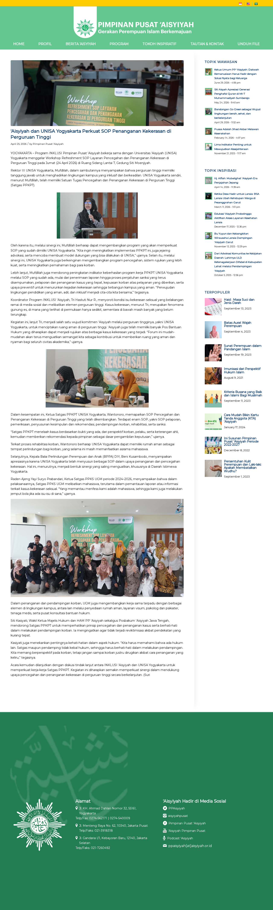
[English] (248, 5)
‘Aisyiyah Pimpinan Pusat (186, 831)
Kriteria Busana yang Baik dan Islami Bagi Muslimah (243, 393)
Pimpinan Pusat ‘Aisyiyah (187, 823)
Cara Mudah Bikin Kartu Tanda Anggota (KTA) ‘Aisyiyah (241, 418)
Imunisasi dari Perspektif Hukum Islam (242, 370)
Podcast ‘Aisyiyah (180, 838)
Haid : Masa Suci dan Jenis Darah (239, 301)
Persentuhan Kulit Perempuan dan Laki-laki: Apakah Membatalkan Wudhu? (242, 466)
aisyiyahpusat (178, 816)
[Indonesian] (240, 5)
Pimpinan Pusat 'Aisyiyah (48, 143)
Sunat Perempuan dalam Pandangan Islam (242, 347)
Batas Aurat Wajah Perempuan (237, 324)
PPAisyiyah (176, 808)
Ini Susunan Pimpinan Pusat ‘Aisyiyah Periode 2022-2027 (241, 441)
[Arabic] (256, 5)
